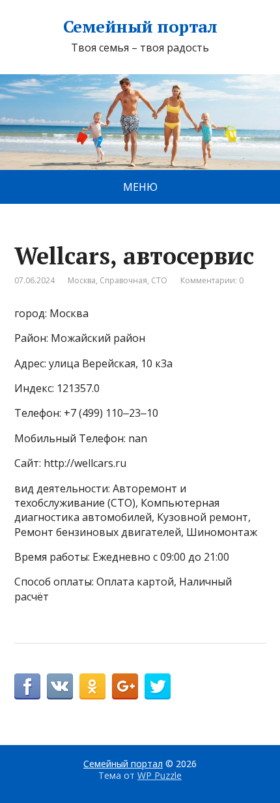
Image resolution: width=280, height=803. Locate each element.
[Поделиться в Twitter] (158, 686)
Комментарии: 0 (212, 280)
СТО (159, 280)
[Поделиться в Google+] (125, 686)
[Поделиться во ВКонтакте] (60, 686)
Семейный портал (140, 27)
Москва (82, 280)
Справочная (123, 280)
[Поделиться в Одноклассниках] (92, 686)
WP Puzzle (159, 775)
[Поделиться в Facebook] (27, 686)
